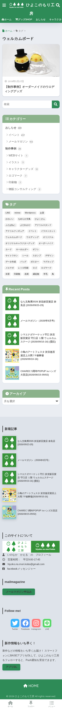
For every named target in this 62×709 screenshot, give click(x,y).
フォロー (31, 706)
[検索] (56, 104)
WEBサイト (18, 155)
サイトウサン (12, 255)
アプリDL (11, 667)
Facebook (25, 629)
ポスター (35, 262)
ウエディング (32, 237)
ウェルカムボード (14, 237)
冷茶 (8, 274)
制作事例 (13, 148)
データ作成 (11, 262)
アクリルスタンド (43, 225)
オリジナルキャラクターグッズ (20, 243)
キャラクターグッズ (23, 168)
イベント (17, 134)
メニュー (51, 706)
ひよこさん (40, 219)
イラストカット (48, 231)
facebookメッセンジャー (20, 568)
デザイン (49, 255)
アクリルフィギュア (15, 231)
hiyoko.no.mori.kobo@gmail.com (25, 564)
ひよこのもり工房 (40, 9)
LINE (8, 213)
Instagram (36, 629)
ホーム (8, 19)
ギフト (36, 249)
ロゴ (35, 268)
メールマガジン (21, 141)
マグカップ (48, 262)
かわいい (10, 219)
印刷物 (15, 182)
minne (17, 213)
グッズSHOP (25, 19)
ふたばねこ (11, 225)
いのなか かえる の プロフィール (28, 554)
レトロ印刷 (23, 268)
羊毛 (45, 274)
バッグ (23, 262)
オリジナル (48, 237)
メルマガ (10, 268)
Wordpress (30, 213)
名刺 (26, 274)
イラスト (16, 162)
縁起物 (36, 274)
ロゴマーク (17, 175)
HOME (33, 686)
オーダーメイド (46, 243)
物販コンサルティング (24, 189)
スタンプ (37, 255)
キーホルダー (22, 249)
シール (25, 255)
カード (9, 249)
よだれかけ (25, 225)
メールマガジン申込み (19, 591)
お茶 (42, 213)
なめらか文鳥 (24, 219)
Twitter (15, 629)
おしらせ (40, 19)
